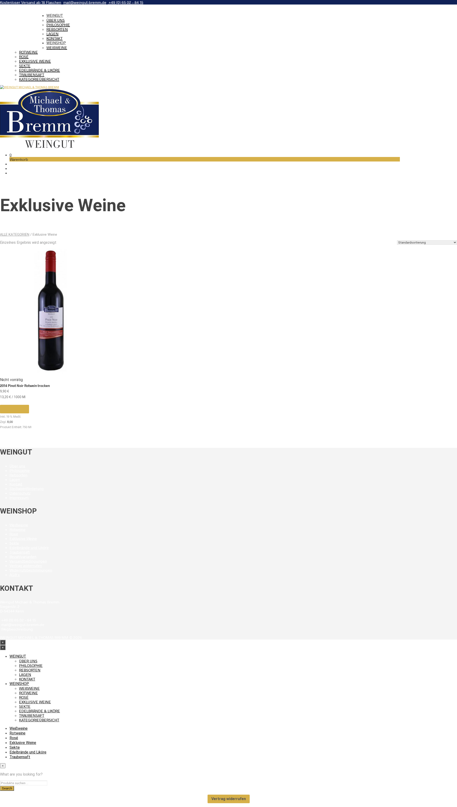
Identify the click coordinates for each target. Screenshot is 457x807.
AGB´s (15, 574)
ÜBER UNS (55, 20)
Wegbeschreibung (17, 629)
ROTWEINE (28, 52)
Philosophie (20, 470)
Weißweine (19, 11)
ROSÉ (24, 56)
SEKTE (24, 65)
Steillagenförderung (27, 488)
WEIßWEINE (56, 47)
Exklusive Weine (23, 25)
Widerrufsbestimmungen (31, 570)
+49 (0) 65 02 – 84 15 (125, 2)
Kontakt (16, 484)
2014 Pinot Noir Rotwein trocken (25, 386)
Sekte (15, 30)
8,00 (10, 422)
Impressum (19, 497)
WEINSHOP (56, 43)
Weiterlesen (14, 409)
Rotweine (17, 15)
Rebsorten (18, 475)
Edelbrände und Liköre (28, 34)
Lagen (15, 479)
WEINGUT (54, 15)
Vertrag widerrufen (26, 565)
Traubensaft (20, 39)
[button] (11, 154)
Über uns (17, 466)
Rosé (14, 20)
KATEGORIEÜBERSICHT (39, 79)
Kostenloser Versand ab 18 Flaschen (30, 2)
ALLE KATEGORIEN (14, 234)
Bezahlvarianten (23, 556)
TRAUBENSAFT (31, 74)
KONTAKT (54, 38)
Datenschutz (20, 493)
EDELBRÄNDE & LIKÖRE (39, 70)
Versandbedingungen (28, 561)
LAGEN (52, 33)
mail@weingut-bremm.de (84, 2)
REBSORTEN (57, 29)
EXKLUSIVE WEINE (35, 61)
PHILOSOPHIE (58, 24)
